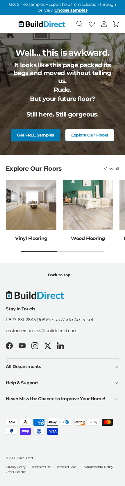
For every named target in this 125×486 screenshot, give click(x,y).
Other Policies (16, 472)
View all (111, 168)
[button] (116, 24)
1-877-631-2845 (21, 319)
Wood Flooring (88, 238)
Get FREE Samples (35, 135)
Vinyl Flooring (31, 238)
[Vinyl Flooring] (31, 205)
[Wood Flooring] (88, 205)
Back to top (60, 274)
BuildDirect (25, 458)
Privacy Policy (16, 467)
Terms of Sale (66, 467)
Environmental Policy (97, 467)
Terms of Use (41, 467)
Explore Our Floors (89, 135)
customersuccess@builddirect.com (41, 330)
